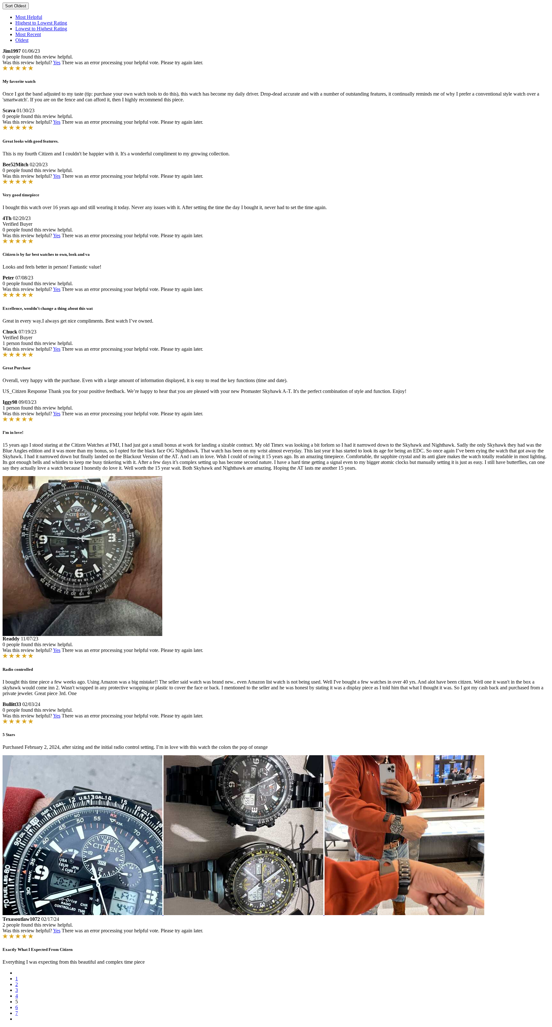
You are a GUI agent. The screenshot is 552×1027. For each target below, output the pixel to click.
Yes (56, 62)
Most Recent (28, 34)
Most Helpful (28, 17)
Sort (15, 6)
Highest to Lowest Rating (41, 23)
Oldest (21, 40)
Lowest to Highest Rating (41, 28)
